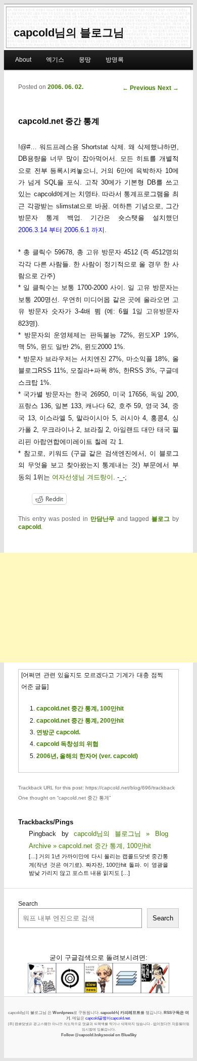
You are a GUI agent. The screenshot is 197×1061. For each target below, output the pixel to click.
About (23, 59)
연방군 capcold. (58, 732)
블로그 (161, 518)
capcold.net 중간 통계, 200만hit (80, 720)
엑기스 (55, 59)
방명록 (115, 59)
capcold (29, 526)
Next (168, 88)
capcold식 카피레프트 (120, 1012)
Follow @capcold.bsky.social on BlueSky (98, 1034)
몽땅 (85, 59)
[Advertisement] (98, 607)
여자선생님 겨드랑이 (82, 477)
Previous (139, 88)
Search (28, 903)
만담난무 (102, 518)
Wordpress (63, 1012)
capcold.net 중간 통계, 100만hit (80, 708)
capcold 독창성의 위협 (67, 743)
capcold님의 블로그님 (69, 32)
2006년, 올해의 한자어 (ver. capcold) (87, 756)
